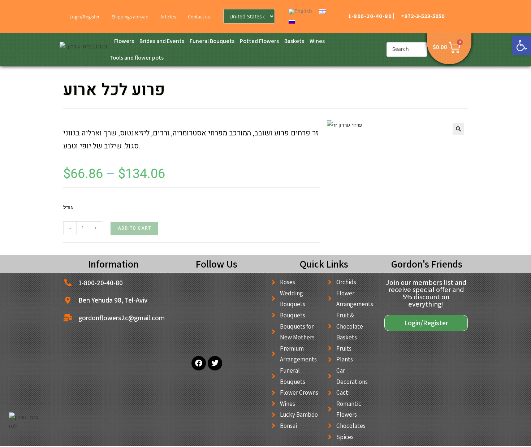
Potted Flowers (259, 41)
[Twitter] (215, 363)
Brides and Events (161, 41)
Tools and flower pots (136, 57)
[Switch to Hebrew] (322, 11)
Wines (317, 41)
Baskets (294, 41)
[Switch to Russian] (292, 21)
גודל (68, 207)
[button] (521, 45)
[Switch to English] (300, 12)
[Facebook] (198, 363)
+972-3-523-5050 (423, 16)
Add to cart (134, 228)
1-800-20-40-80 (370, 16)
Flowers (124, 41)
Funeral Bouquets (212, 41)
